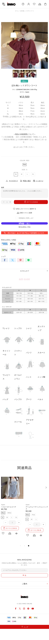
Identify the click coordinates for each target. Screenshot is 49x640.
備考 (2, 187)
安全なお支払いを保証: (8, 240)
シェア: (3, 256)
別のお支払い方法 (24, 227)
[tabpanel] (12, 507)
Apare (27, 92)
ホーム (17, 10)
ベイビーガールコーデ (8, 507)
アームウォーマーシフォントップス (37, 508)
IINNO (11, 4)
